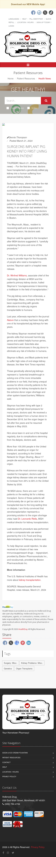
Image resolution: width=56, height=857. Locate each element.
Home (11, 78)
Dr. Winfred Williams (17, 275)
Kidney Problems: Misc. (32, 662)
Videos (35, 108)
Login (11, 26)
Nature (10, 320)
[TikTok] (51, 12)
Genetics (8, 668)
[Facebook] (33, 12)
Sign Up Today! (43, 22)
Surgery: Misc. (10, 662)
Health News (17, 108)
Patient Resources (26, 78)
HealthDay (23, 629)
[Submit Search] (46, 100)
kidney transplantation (30, 579)
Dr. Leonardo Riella (27, 518)
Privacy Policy (9, 776)
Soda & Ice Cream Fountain (15, 752)
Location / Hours (25, 22)
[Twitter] (45, 12)
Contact (6, 762)
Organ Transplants (24, 668)
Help (24, 19)
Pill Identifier (36, 19)
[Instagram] (39, 12)
